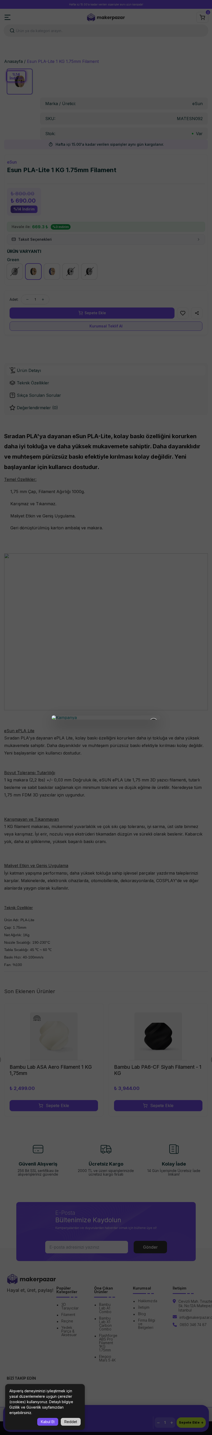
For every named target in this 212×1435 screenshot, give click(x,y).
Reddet (70, 1421)
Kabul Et (48, 1421)
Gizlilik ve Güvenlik (25, 1407)
